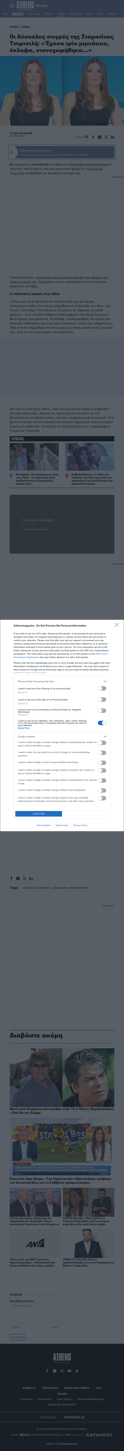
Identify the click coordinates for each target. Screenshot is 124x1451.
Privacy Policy (80, 825)
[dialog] (62, 725)
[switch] (102, 688)
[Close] (118, 626)
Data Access (62, 825)
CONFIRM (39, 814)
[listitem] (62, 681)
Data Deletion (44, 825)
